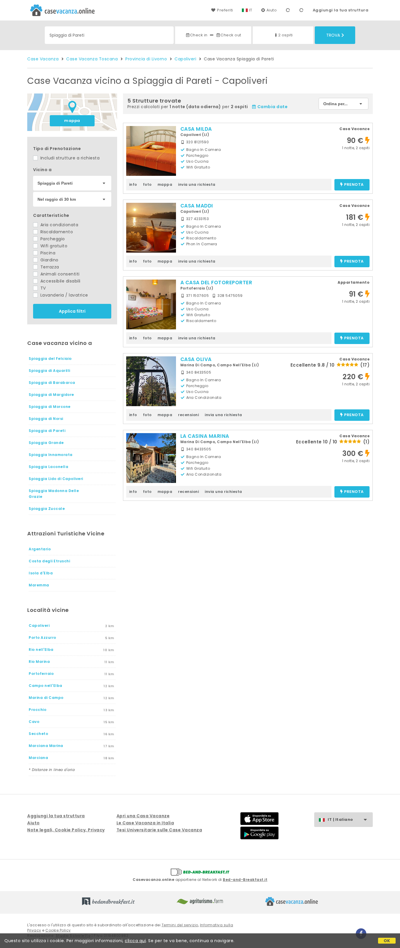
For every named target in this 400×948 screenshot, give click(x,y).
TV (42, 288)
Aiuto (271, 10)
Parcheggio (52, 239)
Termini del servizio (180, 925)
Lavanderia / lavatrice (63, 295)
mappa (72, 120)
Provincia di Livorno (146, 59)
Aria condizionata (58, 225)
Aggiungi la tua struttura (341, 10)
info (133, 184)
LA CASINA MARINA (204, 436)
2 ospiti (285, 35)
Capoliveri (185, 59)
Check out (230, 35)
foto (147, 184)
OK (387, 941)
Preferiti (225, 10)
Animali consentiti (59, 274)
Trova (333, 35)
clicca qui (135, 941)
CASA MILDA (196, 128)
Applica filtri (72, 311)
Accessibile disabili (60, 281)
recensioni (188, 414)
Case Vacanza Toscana (92, 59)
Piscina (47, 253)
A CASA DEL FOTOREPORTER (216, 282)
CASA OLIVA (196, 359)
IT (250, 10)
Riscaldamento (56, 232)
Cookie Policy (58, 930)
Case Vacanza (43, 59)
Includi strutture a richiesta (69, 158)
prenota (354, 185)
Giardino (49, 260)
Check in (199, 35)
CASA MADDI (196, 205)
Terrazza (49, 267)
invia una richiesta (197, 184)
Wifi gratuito (53, 246)
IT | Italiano (340, 819)
